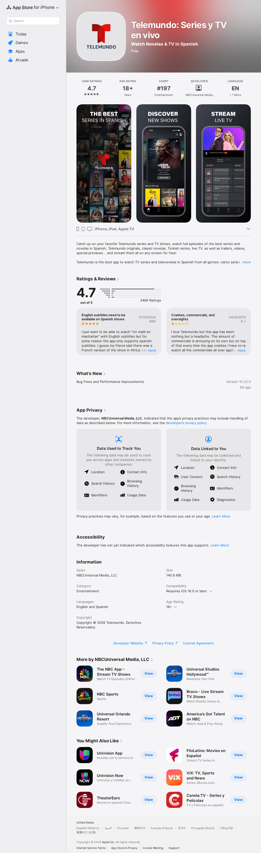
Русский (123, 828)
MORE (152, 350)
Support (174, 848)
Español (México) (87, 828)
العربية (108, 828)
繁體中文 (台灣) (86, 832)
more (247, 262)
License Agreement (198, 643)
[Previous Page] (71, 88)
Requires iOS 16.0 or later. (186, 591)
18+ (169, 607)
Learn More (221, 516)
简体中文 (139, 828)
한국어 (182, 828)
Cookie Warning (153, 848)
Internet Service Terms (91, 848)
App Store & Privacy (124, 848)
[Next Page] (255, 88)
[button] (33, 34)
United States (85, 822)
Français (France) (162, 828)
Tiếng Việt (226, 828)
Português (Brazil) (203, 828)
